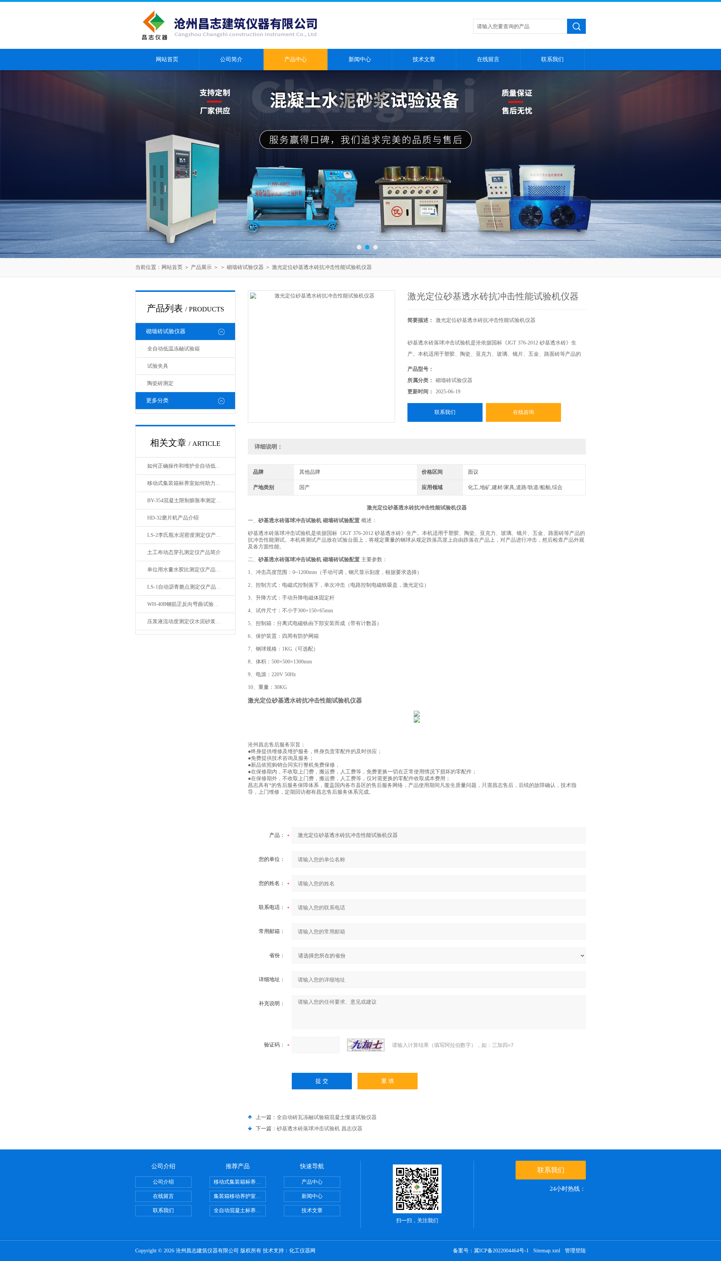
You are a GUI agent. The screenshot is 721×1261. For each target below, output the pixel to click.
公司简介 (231, 59)
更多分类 (157, 400)
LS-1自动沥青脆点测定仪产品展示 (186, 587)
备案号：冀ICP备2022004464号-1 (491, 1250)
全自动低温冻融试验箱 (173, 349)
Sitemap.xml (546, 1250)
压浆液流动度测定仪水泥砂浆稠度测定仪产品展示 (190, 621)
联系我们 (552, 59)
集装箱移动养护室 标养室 (240, 1196)
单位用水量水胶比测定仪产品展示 (186, 569)
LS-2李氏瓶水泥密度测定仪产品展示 (189, 535)
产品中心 (295, 59)
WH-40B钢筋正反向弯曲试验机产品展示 (190, 604)
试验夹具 (157, 366)
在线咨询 (523, 412)
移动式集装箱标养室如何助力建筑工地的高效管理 (190, 483)
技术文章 (424, 59)
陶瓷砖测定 (160, 383)
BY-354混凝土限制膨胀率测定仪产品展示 (190, 500)
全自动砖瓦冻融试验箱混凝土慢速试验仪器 (327, 1117)
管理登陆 (575, 1250)
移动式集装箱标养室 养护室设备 (240, 1182)
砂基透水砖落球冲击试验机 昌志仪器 (319, 1128)
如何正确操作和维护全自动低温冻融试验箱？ (190, 466)
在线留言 (488, 59)
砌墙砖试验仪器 (245, 267)
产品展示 (201, 267)
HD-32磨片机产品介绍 (173, 518)
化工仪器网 (302, 1250)
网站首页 (167, 59)
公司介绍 (163, 1182)
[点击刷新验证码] (366, 1045)
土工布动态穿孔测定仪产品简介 (184, 552)
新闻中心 (359, 59)
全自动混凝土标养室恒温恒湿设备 (240, 1210)
